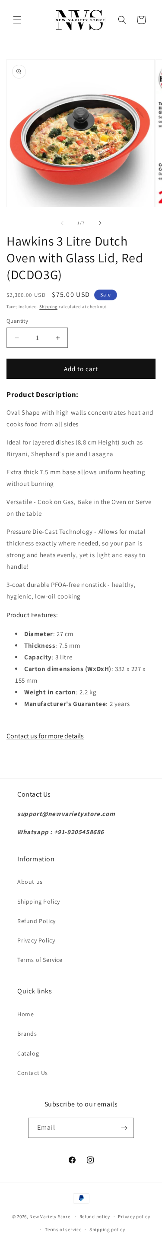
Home (25, 1014)
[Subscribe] (123, 1128)
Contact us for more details (45, 736)
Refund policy (94, 1216)
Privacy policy (134, 1216)
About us (30, 882)
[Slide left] (62, 223)
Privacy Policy (36, 940)
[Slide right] (100, 223)
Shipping (48, 306)
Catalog (28, 1053)
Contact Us (32, 1073)
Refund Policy (36, 921)
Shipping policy (107, 1229)
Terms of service (63, 1229)
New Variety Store (49, 1216)
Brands (27, 1033)
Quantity (17, 321)
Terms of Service (40, 960)
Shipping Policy (38, 901)
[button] (17, 19)
